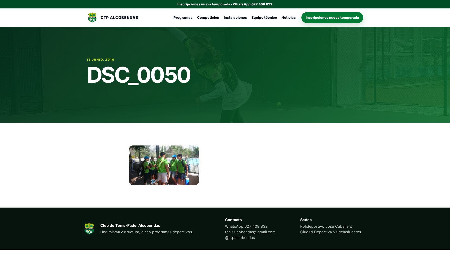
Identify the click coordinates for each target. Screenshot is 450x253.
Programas (183, 17)
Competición (208, 17)
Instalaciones (235, 17)
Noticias (288, 17)
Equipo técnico (264, 17)
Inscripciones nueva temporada (332, 17)
